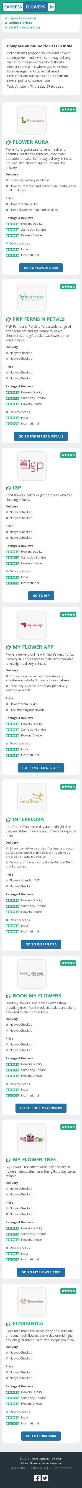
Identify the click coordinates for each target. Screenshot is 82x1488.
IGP (17, 487)
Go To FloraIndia (41, 1436)
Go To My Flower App (41, 768)
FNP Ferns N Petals (39, 318)
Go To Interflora (41, 944)
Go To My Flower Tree (41, 1272)
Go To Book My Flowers (41, 1108)
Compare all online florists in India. (40, 46)
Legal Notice (18, 1468)
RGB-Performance (60, 1468)
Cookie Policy (37, 1468)
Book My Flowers (37, 995)
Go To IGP (41, 595)
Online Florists (20, 23)
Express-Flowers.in (22, 18)
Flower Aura (31, 141)
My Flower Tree (34, 1159)
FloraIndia (28, 1323)
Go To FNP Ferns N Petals (41, 436)
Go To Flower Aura (41, 267)
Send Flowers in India (24, 27)
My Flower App (33, 646)
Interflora (28, 819)
